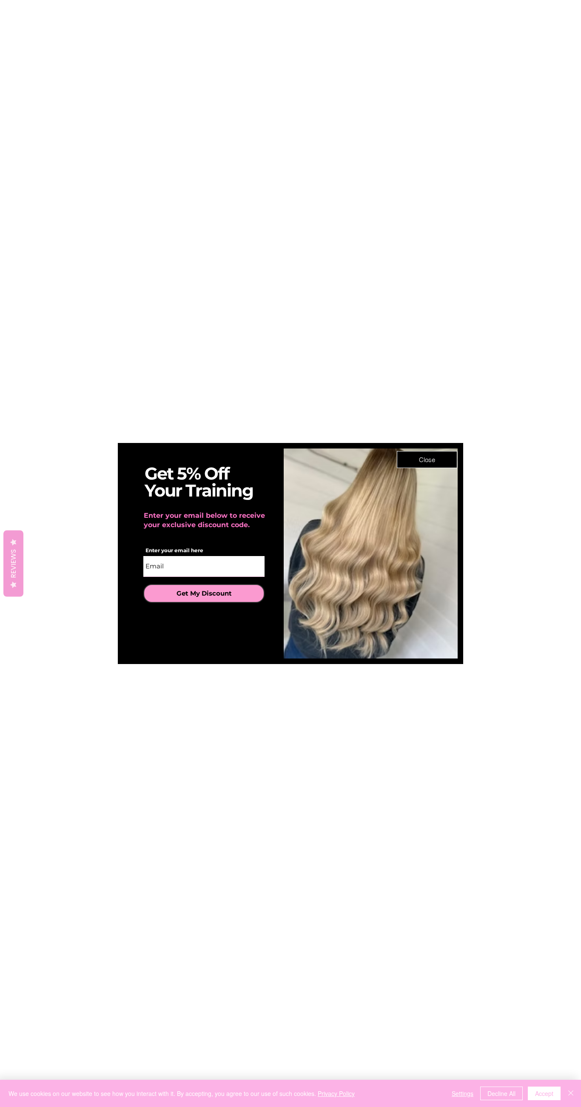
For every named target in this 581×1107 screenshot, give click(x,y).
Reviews (13, 563)
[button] (427, 459)
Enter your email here (174, 550)
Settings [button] (462, 1093)
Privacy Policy (336, 1093)
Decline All (501, 1093)
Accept (544, 1093)
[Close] (571, 1093)
